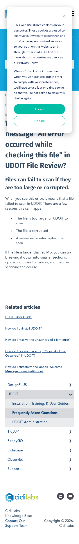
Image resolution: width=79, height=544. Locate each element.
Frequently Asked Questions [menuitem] (34, 413)
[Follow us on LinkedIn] (60, 496)
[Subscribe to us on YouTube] (70, 496)
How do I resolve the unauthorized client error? (38, 339)
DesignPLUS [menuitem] (17, 385)
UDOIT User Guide (18, 317)
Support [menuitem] (14, 469)
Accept (39, 109)
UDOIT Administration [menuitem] (30, 422)
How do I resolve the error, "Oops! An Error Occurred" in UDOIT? (35, 353)
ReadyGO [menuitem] (15, 441)
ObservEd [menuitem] (15, 460)
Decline (39, 121)
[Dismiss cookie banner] (63, 16)
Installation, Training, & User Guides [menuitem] (40, 404)
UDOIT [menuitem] (12, 394)
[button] (70, 385)
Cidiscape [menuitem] (15, 450)
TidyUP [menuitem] (13, 432)
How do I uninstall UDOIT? (23, 328)
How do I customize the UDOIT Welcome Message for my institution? (33, 369)
